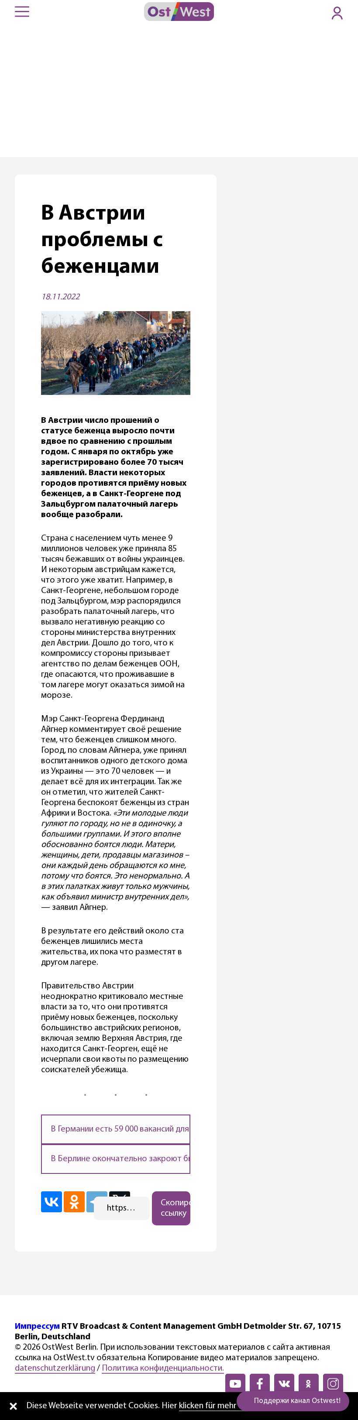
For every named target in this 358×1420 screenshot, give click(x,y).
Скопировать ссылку (176, 1208)
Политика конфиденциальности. (163, 1368)
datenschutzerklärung (55, 1368)
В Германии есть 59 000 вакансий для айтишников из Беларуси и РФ (177, 1129)
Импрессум (37, 1326)
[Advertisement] (179, 92)
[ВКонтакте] (51, 1201)
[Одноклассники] (74, 1201)
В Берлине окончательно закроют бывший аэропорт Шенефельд (175, 1159)
